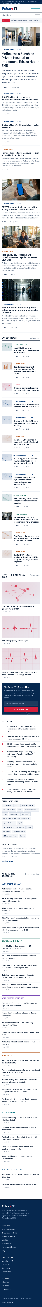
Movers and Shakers (12, 1170)
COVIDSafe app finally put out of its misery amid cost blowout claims (21, 790)
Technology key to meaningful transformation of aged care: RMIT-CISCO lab (21, 1071)
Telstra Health (7, 805)
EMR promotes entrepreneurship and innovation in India (20, 1033)
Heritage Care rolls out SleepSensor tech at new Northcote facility (20, 1061)
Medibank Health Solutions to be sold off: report (20, 1184)
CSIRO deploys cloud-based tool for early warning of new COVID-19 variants (23, 745)
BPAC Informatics (9, 810)
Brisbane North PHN (31, 810)
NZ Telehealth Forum (10, 836)
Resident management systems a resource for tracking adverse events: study (22, 781)
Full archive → (6, 15)
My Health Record (9, 823)
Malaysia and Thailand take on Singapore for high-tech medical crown (19, 1004)
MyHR (20, 823)
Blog (3, 1251)
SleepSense (14, 814)
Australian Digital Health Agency (13, 827)
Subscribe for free (21, 709)
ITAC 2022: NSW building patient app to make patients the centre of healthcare (23, 773)
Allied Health (9, 1112)
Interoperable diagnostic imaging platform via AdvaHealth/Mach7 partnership (21, 754)
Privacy (4, 1303)
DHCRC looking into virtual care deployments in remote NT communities (20, 899)
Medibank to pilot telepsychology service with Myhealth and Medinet (19, 1138)
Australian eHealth (12, 884)
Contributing (6, 1268)
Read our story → (8, 861)
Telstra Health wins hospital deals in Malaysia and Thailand (19, 1014)
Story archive (6, 1272)
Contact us (6, 1265)
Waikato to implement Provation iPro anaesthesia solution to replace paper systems (20, 986)
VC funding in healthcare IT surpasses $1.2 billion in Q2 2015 (21, 1043)
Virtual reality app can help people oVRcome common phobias (19, 957)
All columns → (35, 575)
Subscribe (5, 1282)
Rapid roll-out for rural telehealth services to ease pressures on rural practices (19, 966)
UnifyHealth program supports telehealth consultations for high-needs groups (18, 976)
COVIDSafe (25, 814)
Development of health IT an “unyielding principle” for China (17, 1023)
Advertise (5, 1286)
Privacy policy (7, 1289)
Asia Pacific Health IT (13, 998)
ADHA (29, 827)
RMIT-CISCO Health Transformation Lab (16, 818)
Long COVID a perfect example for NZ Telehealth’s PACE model (16, 947)
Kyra (17, 805)
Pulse (9, 8)
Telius (5, 814)
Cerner (22, 836)
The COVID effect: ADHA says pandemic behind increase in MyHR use (23, 737)
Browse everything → (32, 874)
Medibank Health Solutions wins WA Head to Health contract (19, 1128)
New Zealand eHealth (12, 941)
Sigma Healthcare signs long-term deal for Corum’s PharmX (18, 1157)
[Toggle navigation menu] (37, 15)
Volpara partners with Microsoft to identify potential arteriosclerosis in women (22, 764)
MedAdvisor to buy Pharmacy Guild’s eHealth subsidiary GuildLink (19, 1118)
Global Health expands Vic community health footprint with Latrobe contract (19, 1090)
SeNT (20, 810)
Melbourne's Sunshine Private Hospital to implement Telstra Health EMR (18, 890)
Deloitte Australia (19, 832)
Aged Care (7, 1055)
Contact (10, 1303)
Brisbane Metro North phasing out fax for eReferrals (18, 909)
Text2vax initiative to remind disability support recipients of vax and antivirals (20, 1100)
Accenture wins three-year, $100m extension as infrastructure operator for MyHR (23, 728)
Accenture (6, 832)
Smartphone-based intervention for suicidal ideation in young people (19, 1147)
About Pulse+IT (7, 1261)
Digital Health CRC (28, 805)
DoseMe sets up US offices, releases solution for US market (20, 1176)
